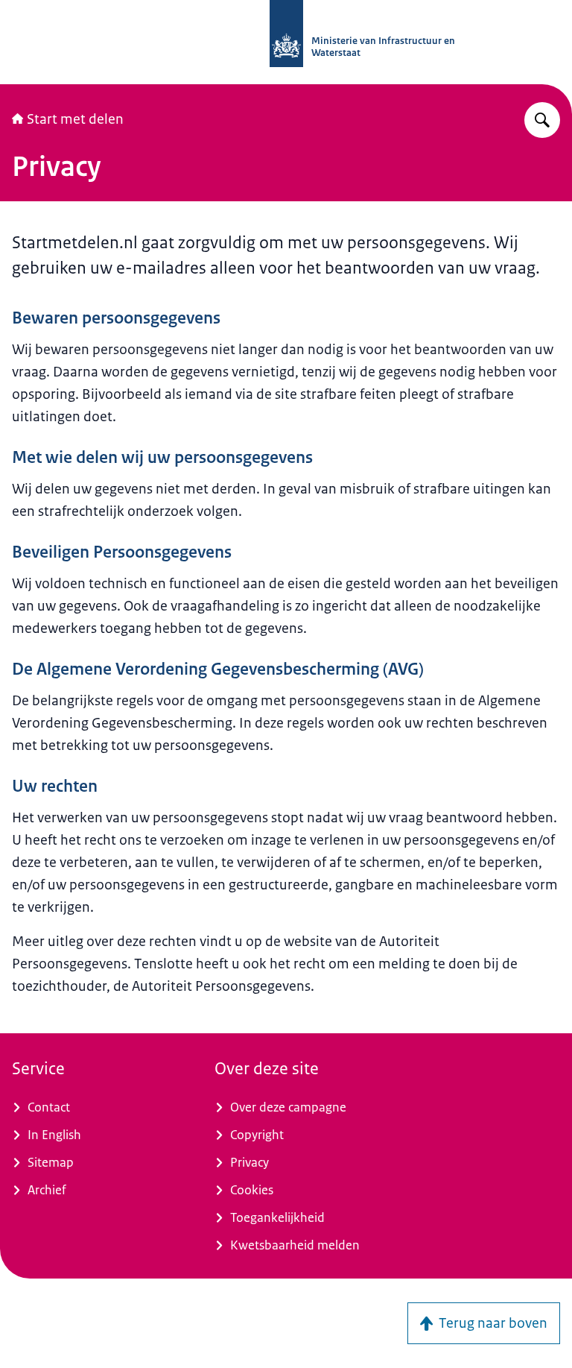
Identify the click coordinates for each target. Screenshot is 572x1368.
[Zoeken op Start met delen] (542, 120)
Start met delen (75, 119)
